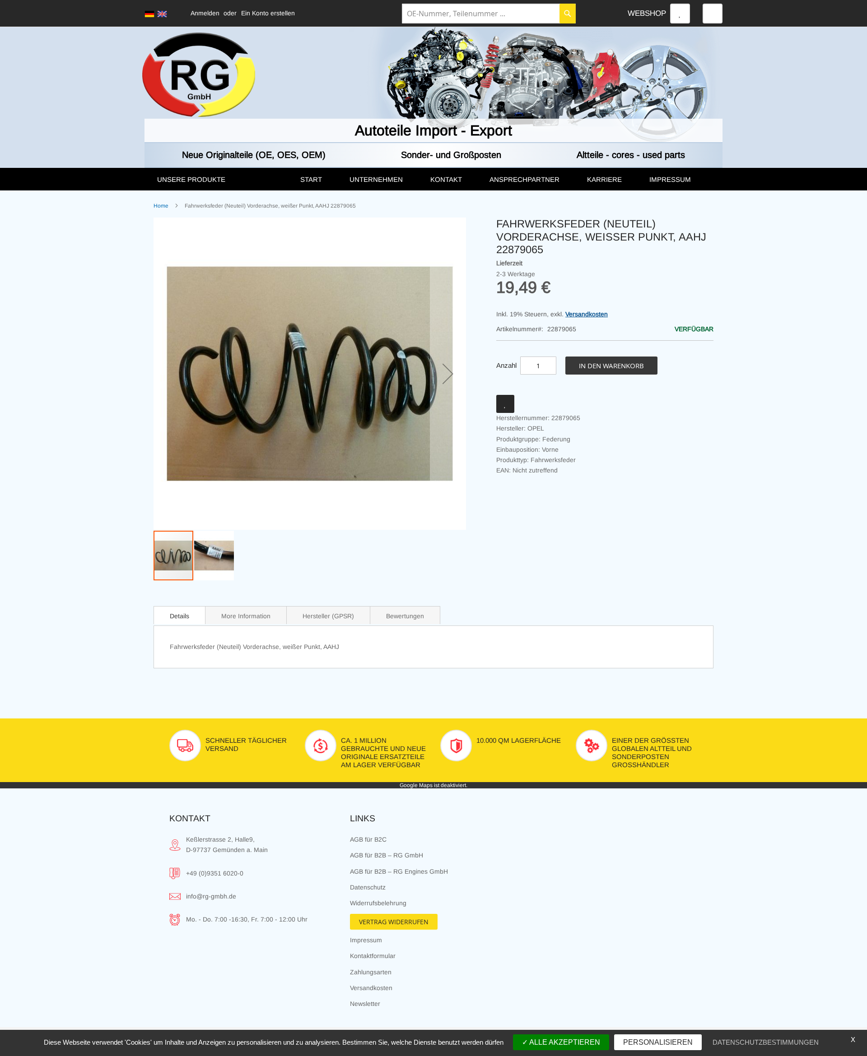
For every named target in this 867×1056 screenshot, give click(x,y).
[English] (162, 14)
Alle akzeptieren (564, 1042)
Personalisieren (658, 1042)
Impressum (366, 940)
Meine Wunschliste (680, 13)
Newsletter (365, 1003)
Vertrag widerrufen (394, 921)
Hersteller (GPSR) (328, 616)
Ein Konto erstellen (268, 13)
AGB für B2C (368, 839)
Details (179, 616)
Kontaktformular (373, 955)
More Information (245, 616)
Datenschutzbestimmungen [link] (766, 1042)
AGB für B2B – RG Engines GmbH (399, 871)
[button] (448, 374)
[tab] (179, 615)
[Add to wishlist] (505, 404)
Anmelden (205, 13)
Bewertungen (405, 616)
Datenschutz (368, 887)
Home (161, 206)
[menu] (433, 179)
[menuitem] (219, 179)
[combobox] (489, 13)
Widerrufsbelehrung (378, 903)
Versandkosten (586, 314)
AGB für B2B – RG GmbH (386, 855)
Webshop (647, 13)
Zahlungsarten (371, 972)
